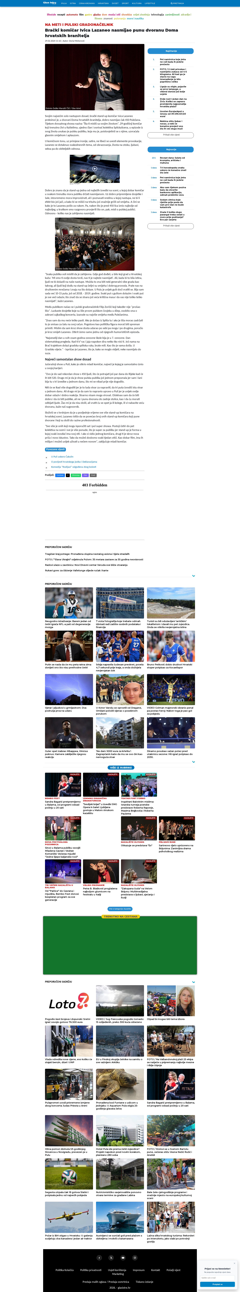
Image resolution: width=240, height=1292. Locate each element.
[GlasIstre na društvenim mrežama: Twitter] (114, 1257)
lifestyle (51, 14)
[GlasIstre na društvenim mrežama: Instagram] (138, 1257)
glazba (97, 14)
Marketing (118, 1274)
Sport (125, 3)
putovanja (120, 18)
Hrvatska (103, 3)
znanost (108, 18)
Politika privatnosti (90, 1270)
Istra (73, 3)
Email (93, 475)
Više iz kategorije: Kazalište (120, 909)
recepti (61, 14)
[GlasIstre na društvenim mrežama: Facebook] (102, 1257)
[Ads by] (77, 185)
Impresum (139, 1270)
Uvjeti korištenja (117, 1270)
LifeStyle (150, 3)
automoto (72, 14)
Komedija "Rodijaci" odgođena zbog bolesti (73, 467)
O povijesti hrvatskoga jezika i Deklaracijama (74, 462)
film (81, 14)
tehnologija (157, 14)
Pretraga (178, 3)
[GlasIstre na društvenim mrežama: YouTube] (126, 1257)
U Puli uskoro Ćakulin (62, 457)
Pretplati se (217, 1284)
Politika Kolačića (65, 1270)
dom (104, 14)
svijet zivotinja (141, 14)
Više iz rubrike (121, 767)
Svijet (115, 3)
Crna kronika (87, 3)
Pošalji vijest (173, 1270)
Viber (85, 475)
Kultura (137, 3)
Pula (64, 3)
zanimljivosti (172, 14)
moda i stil (114, 14)
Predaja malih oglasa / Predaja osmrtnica (106, 1282)
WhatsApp (76, 475)
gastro (88, 14)
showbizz (127, 14)
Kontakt (156, 1270)
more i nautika (135, 18)
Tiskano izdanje (144, 1282)
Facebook (60, 475)
